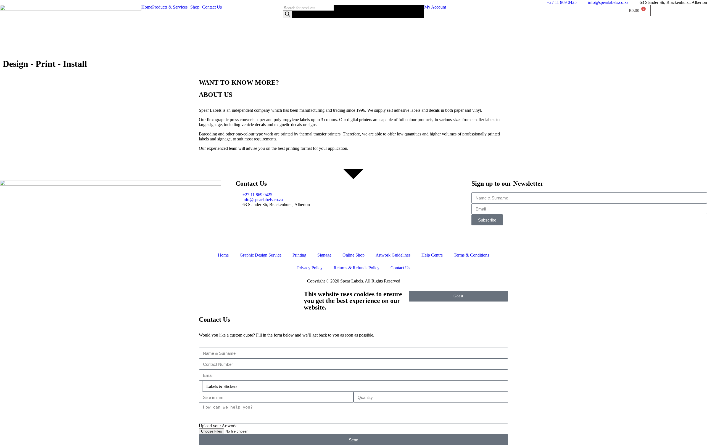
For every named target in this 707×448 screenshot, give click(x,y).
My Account (435, 7)
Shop (194, 7)
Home (146, 7)
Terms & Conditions (471, 255)
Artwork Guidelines (393, 255)
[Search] (287, 14)
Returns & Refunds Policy (356, 267)
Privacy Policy (310, 267)
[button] (171, 7)
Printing (299, 255)
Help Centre (432, 255)
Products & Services (170, 7)
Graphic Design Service (260, 255)
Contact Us (212, 7)
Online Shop (353, 255)
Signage (324, 255)
